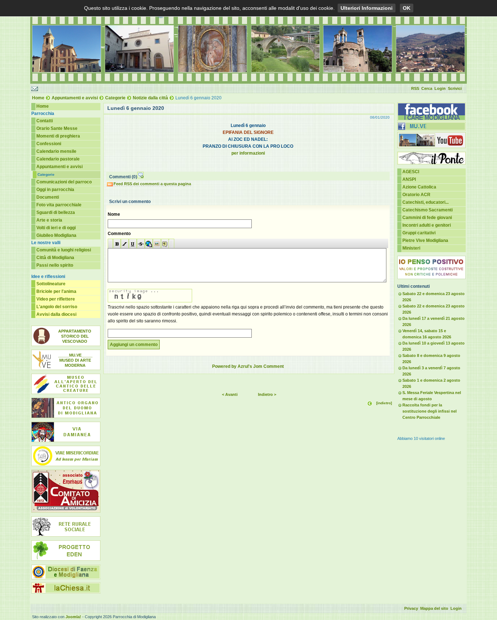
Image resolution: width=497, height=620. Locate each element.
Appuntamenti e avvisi (75, 97)
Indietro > (267, 394)
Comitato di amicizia (65, 491)
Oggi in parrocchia (55, 189)
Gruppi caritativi (419, 232)
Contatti (44, 120)
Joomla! (73, 617)
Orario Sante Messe (56, 128)
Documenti (47, 197)
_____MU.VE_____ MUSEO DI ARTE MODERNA (75, 360)
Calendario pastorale (58, 159)
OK (406, 8)
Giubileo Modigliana (56, 235)
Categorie (115, 97)
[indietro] (384, 403)
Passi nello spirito (54, 265)
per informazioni (248, 153)
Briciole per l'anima (56, 291)
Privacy (411, 608)
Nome (114, 214)
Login (440, 88)
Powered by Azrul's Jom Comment (248, 366)
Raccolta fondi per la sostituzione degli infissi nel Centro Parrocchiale (429, 411)
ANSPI (409, 179)
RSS (415, 88)
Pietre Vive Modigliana (425, 240)
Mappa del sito (434, 608)
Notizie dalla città (150, 97)
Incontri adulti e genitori (426, 225)
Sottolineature (50, 283)
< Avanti (230, 394)
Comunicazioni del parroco (64, 181)
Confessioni (48, 143)
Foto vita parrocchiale (58, 204)
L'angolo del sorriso (56, 306)
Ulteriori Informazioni (367, 8)
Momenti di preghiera (58, 136)
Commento (119, 233)
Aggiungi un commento (134, 344)
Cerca (426, 88)
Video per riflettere (55, 299)
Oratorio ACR (416, 194)
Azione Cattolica (419, 187)
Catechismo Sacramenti (427, 209)
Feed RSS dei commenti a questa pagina (152, 184)
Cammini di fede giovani (427, 217)
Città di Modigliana (55, 257)
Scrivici (455, 88)
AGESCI (410, 171)
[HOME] (248, 82)
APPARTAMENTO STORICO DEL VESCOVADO (74, 336)
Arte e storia (49, 220)
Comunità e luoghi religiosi (63, 250)
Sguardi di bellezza (55, 212)
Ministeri (411, 248)
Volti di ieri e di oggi (56, 227)
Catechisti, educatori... (425, 202)
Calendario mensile (56, 151)
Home (38, 97)
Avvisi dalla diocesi (56, 314)
